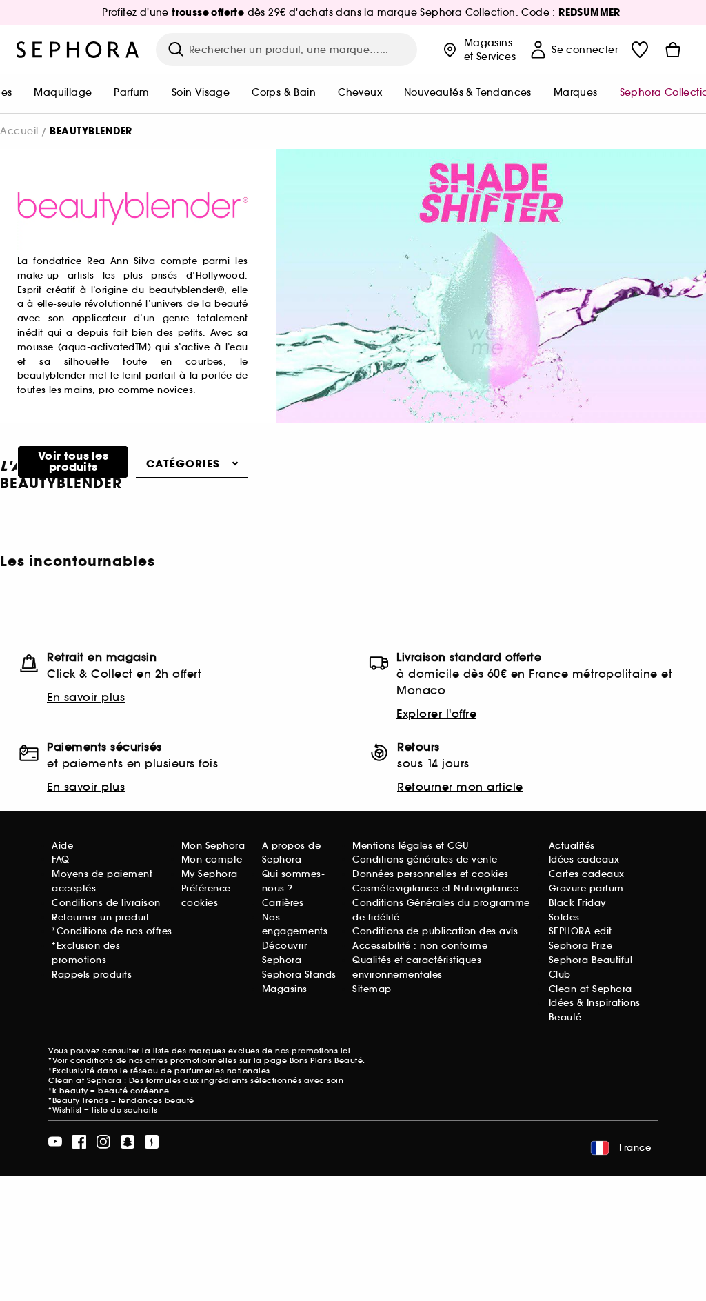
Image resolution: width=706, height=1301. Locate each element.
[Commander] (672, 49)
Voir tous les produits (73, 461)
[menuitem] (63, 93)
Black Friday (577, 903)
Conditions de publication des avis (435, 931)
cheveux (360, 92)
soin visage (201, 92)
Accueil (19, 131)
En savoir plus (86, 697)
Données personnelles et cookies (430, 874)
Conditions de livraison (106, 903)
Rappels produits (92, 974)
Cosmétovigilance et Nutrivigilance (435, 888)
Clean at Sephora (590, 989)
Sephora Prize (581, 945)
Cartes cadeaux (587, 874)
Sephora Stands (299, 974)
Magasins (284, 989)
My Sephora (209, 874)
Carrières (283, 903)
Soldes (564, 917)
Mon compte (212, 859)
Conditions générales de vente (425, 859)
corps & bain (284, 92)
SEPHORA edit (580, 931)
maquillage (63, 92)
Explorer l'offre (436, 713)
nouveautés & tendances (468, 92)
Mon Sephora (213, 845)
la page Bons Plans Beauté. (309, 1060)
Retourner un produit (100, 917)
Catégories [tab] (183, 463)
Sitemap (372, 989)
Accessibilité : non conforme (419, 945)
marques (576, 92)
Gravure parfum (586, 888)
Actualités (572, 845)
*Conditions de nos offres (112, 931)
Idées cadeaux (584, 859)
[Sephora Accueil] (78, 49)
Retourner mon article (460, 787)
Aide (62, 845)
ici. (347, 1051)
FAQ (61, 859)
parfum (131, 92)
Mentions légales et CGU (410, 845)
